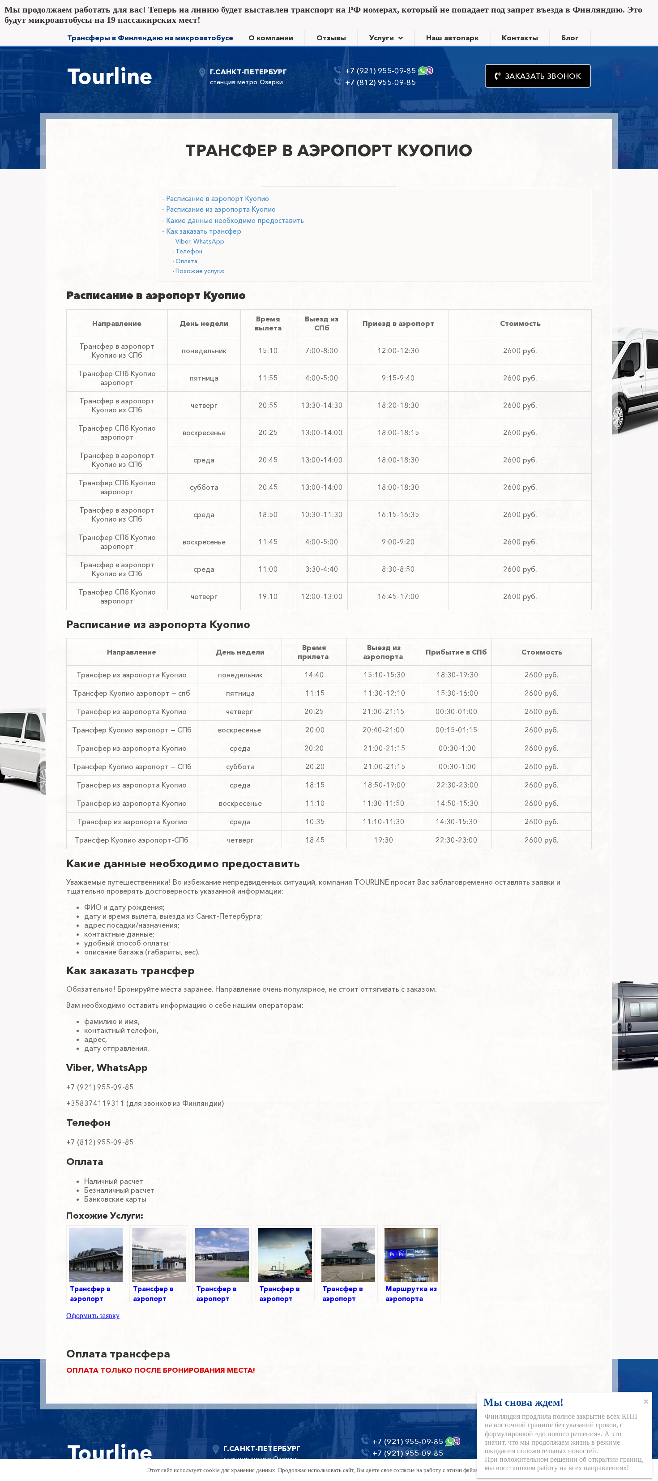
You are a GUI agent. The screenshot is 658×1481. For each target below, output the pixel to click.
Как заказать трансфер (203, 231)
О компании (270, 37)
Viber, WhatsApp (199, 241)
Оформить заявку (93, 1315)
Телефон (188, 251)
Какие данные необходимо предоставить (235, 220)
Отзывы (331, 37)
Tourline (109, 76)
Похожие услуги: (199, 270)
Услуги (381, 37)
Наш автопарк (452, 37)
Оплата (186, 261)
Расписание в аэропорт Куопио (217, 198)
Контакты (520, 37)
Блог (570, 37)
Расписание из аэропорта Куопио (221, 209)
